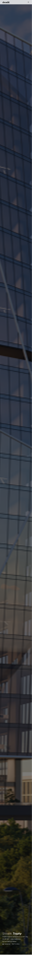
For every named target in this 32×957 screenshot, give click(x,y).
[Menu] (28, 2)
